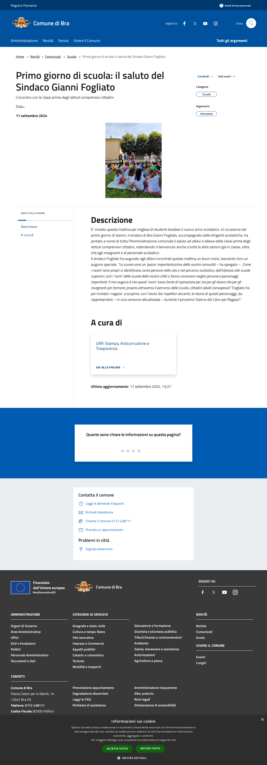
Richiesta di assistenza (89, 705)
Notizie (201, 625)
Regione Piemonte (24, 5)
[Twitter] (193, 23)
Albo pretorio (144, 693)
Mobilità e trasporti (87, 666)
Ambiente (141, 643)
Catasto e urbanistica (88, 655)
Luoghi (201, 662)
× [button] (262, 719)
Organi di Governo (24, 625)
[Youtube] (203, 23)
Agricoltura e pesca (148, 660)
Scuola (71, 56)
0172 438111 (35, 705)
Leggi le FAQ (82, 699)
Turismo (78, 660)
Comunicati (53, 56)
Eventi (200, 656)
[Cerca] (251, 23)
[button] (133, 758)
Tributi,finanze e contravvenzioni (158, 637)
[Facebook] (183, 23)
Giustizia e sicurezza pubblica (155, 631)
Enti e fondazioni (23, 643)
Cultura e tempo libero (89, 631)
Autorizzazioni (144, 654)
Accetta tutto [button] (117, 748)
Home (20, 56)
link (173, 740)
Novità (35, 56)
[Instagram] (214, 23)
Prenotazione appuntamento (93, 687)
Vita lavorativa (83, 637)
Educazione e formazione (152, 625)
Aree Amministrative (26, 631)
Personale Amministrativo (30, 655)
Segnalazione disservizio (90, 693)
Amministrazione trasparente (155, 687)
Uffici (15, 637)
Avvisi (200, 637)
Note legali (142, 699)
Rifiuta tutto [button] (150, 748)
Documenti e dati (23, 660)
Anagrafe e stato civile (89, 625)
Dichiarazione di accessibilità (155, 705)
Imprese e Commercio (88, 643)
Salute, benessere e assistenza (156, 649)
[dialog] (133, 740)
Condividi (204, 76)
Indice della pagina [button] (33, 213)
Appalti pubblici (84, 649)
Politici (16, 649)
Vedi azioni (225, 76)
